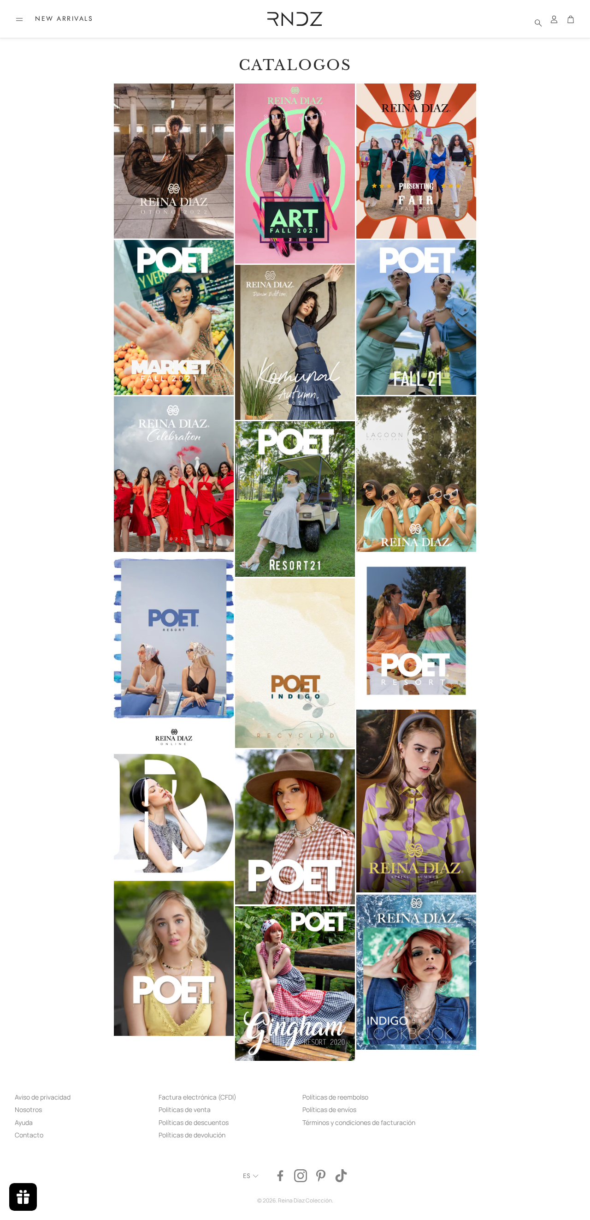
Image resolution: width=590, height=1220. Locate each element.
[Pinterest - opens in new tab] (320, 1175)
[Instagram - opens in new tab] (300, 1175)
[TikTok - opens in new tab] (341, 1175)
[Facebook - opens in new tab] (280, 1175)
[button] (19, 19)
